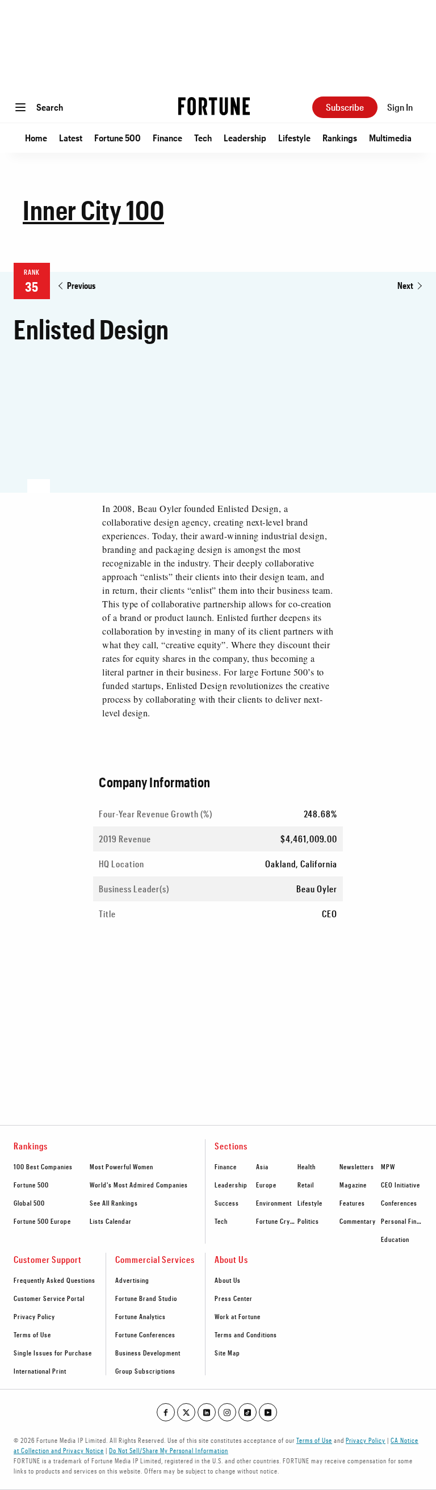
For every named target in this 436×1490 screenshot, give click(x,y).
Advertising (132, 1280)
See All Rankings (114, 1203)
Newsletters (356, 1166)
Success (227, 1203)
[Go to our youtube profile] (268, 1412)
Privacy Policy (34, 1316)
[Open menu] (20, 107)
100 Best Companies (43, 1166)
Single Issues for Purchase (53, 1353)
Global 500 (29, 1203)
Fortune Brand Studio (146, 1298)
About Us (228, 1280)
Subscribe (345, 107)
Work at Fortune (238, 1316)
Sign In (400, 107)
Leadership (245, 137)
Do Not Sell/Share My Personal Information (168, 1450)
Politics (308, 1221)
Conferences (399, 1203)
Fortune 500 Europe (42, 1221)
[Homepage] (214, 107)
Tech (203, 137)
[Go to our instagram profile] (227, 1412)
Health (306, 1166)
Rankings (339, 137)
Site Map (227, 1353)
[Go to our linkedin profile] (207, 1412)
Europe (266, 1185)
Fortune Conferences (145, 1334)
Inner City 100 (93, 209)
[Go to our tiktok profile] (247, 1412)
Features (352, 1203)
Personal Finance (405, 1221)
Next (405, 285)
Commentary (357, 1221)
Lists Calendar (111, 1221)
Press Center (234, 1298)
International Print (40, 1371)
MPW (388, 1166)
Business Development (148, 1353)
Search (49, 107)
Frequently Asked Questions (54, 1280)
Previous (81, 285)
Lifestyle (294, 137)
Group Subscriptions (145, 1371)
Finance (167, 137)
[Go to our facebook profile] (166, 1412)
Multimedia (390, 137)
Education (395, 1239)
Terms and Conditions (246, 1334)
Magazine (353, 1185)
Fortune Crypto (278, 1221)
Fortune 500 (117, 137)
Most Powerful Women (121, 1166)
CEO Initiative (400, 1185)
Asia (262, 1166)
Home (36, 137)
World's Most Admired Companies (139, 1185)
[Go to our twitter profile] (186, 1412)
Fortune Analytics (140, 1316)
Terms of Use (32, 1334)
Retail (305, 1185)
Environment (274, 1203)
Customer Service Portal (49, 1298)
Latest (70, 137)
